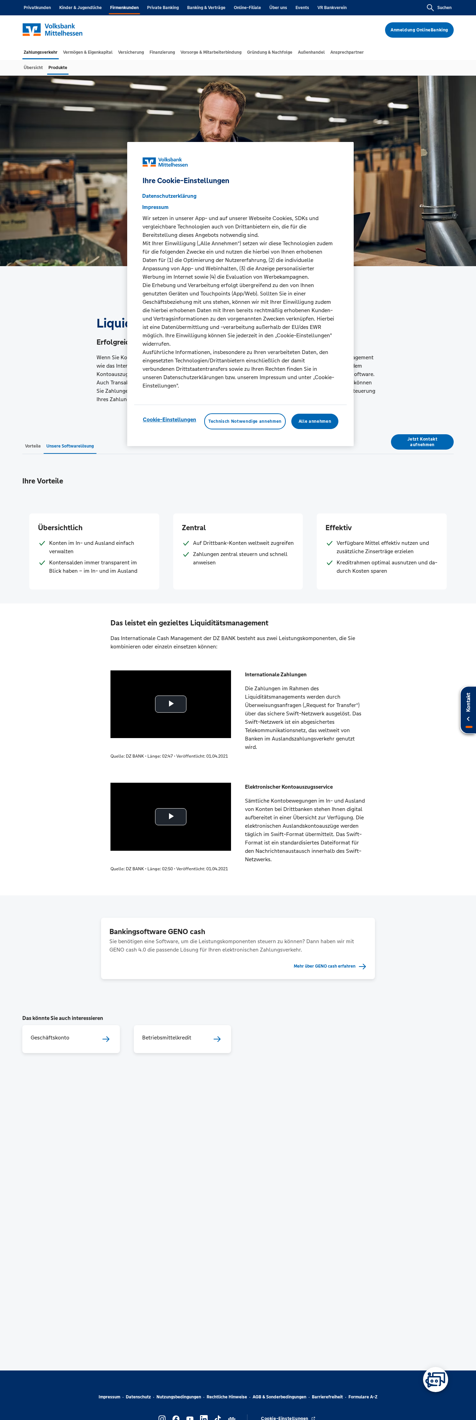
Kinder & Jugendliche (80, 7)
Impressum (109, 1397)
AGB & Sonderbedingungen (279, 1397)
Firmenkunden (124, 7)
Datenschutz (138, 1397)
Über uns (278, 7)
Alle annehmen (315, 421)
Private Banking (163, 7)
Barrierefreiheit (327, 1397)
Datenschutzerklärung (169, 196)
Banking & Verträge (206, 7)
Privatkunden (37, 7)
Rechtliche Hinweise (227, 1397)
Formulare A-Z (362, 1397)
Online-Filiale (247, 7)
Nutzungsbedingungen (178, 1397)
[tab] (40, 52)
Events (302, 7)
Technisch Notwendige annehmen (245, 421)
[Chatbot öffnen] (435, 1379)
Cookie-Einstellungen (169, 419)
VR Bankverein (332, 7)
